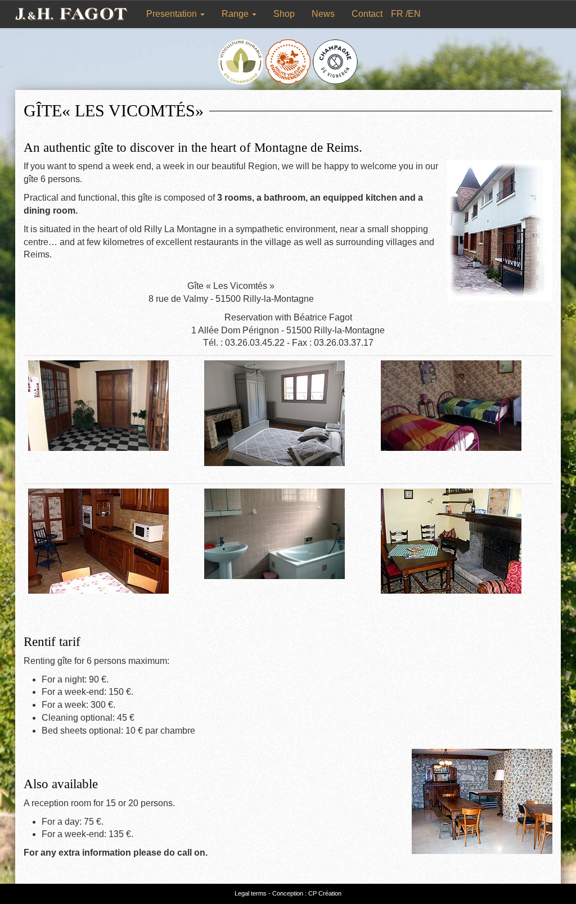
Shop (284, 14)
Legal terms (251, 893)
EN (414, 14)
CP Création (324, 893)
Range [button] (236, 14)
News (323, 14)
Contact (367, 14)
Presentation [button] (172, 14)
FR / (399, 14)
